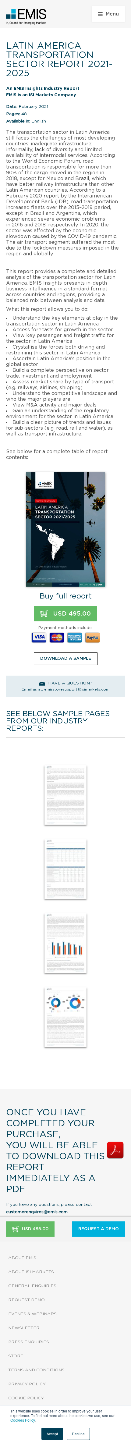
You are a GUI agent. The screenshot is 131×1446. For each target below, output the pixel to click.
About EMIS (22, 1258)
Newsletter (24, 1328)
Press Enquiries (28, 1342)
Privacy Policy (27, 1384)
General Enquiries (32, 1286)
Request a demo (98, 1229)
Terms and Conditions (36, 1370)
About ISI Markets (31, 1272)
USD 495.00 (71, 614)
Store (15, 1356)
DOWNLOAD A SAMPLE (65, 658)
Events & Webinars (32, 1314)
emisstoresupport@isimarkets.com (76, 689)
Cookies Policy (22, 1420)
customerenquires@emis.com (37, 1212)
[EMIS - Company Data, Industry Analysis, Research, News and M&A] (26, 17)
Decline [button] (78, 1433)
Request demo (26, 1300)
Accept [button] (52, 1433)
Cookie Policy (26, 1398)
